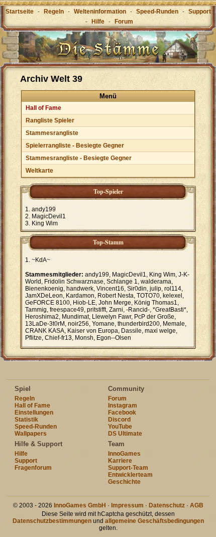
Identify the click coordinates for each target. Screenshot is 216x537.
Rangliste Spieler (50, 120)
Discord (119, 419)
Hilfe (97, 21)
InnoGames (124, 453)
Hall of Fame (43, 107)
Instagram (122, 405)
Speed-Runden (157, 11)
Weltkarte (39, 170)
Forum (124, 21)
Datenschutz (167, 505)
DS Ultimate (125, 433)
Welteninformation (100, 11)
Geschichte (124, 481)
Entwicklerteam (130, 474)
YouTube (120, 426)
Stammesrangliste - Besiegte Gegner (79, 158)
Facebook (122, 412)
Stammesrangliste (52, 133)
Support (199, 11)
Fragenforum (33, 467)
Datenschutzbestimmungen (52, 520)
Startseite (20, 11)
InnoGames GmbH (80, 505)
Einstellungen (34, 412)
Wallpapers (31, 433)
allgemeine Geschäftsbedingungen (154, 520)
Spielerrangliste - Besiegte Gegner (75, 145)
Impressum (127, 505)
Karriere (120, 460)
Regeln (54, 11)
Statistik (26, 419)
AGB (196, 505)
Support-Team (128, 467)
